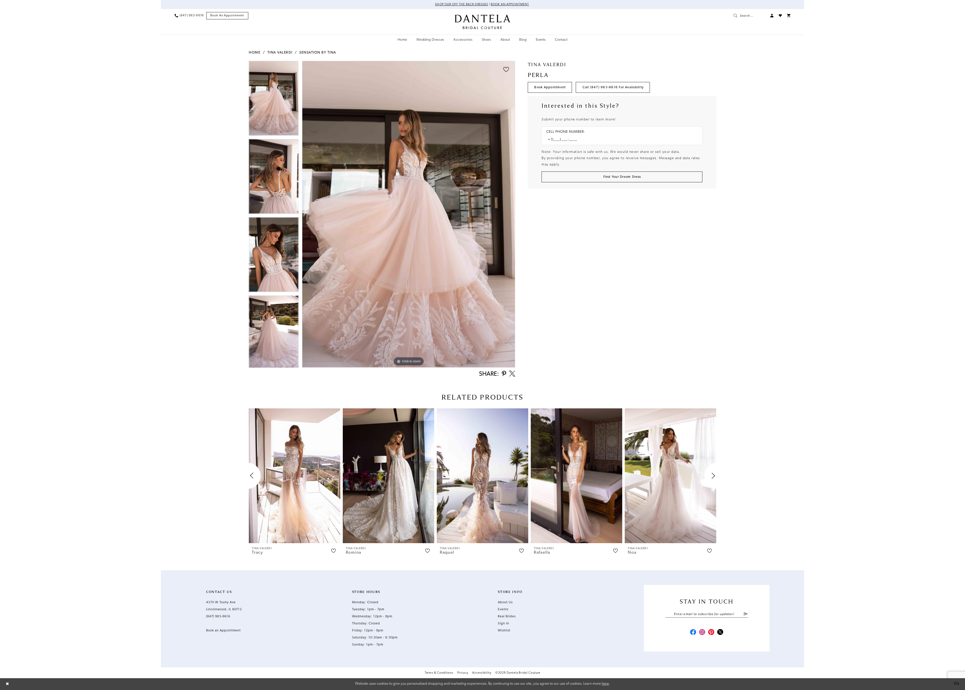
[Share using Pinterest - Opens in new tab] (504, 374)
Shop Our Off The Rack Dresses (461, 4)
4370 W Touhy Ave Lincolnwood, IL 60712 (224, 606)
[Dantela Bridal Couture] (482, 22)
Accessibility (481, 672)
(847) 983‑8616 (218, 616)
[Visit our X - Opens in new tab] (720, 632)
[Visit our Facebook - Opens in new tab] (693, 632)
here (605, 684)
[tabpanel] (274, 100)
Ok (956, 684)
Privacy (462, 672)
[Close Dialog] (7, 684)
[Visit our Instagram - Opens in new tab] (702, 632)
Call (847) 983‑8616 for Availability (613, 87)
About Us (505, 602)
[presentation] (294, 475)
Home (254, 53)
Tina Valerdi (280, 53)
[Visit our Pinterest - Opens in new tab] (711, 632)
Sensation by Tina (317, 53)
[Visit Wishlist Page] (780, 15)
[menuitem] (189, 15)
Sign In (503, 623)
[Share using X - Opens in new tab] (512, 374)
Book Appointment (550, 87)
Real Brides (507, 616)
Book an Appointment (510, 4)
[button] (772, 15)
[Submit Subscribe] (745, 614)
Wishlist (504, 630)
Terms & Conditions (439, 672)
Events (503, 609)
